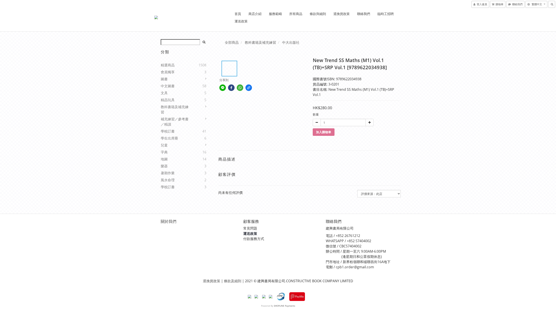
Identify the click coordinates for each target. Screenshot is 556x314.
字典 (164, 152)
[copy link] (248, 87)
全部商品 (232, 42)
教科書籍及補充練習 (175, 109)
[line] (222, 87)
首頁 (238, 14)
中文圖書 (168, 86)
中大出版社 (291, 42)
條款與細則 (318, 14)
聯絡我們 (363, 14)
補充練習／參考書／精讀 (175, 122)
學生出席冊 (169, 138)
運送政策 (241, 21)
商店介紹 (254, 14)
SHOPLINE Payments (284, 305)
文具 (164, 93)
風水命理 (168, 180)
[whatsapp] (240, 87)
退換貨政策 (341, 14)
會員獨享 (168, 72)
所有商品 (295, 14)
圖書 (164, 79)
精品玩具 (168, 99)
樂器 (164, 166)
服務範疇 (275, 14)
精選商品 (168, 65)
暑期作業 (168, 173)
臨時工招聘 (385, 14)
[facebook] (231, 87)
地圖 (164, 159)
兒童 (164, 145)
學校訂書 (168, 131)
